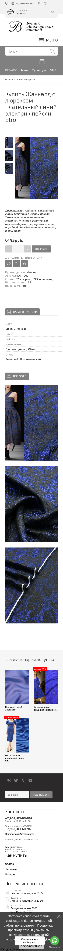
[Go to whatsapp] (54, 940)
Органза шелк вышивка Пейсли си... (46, 708)
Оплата (9, 863)
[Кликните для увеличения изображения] (31, 423)
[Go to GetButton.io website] (54, 947)
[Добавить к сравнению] (24, 263)
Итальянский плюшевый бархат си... (15, 758)
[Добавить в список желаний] (16, 263)
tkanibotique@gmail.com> (19, 833)
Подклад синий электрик (13, 708)
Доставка (11, 868)
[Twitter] (16, 780)
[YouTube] (30, 780)
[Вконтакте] (8, 780)
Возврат (10, 874)
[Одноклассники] (23, 780)
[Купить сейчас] (8, 263)
